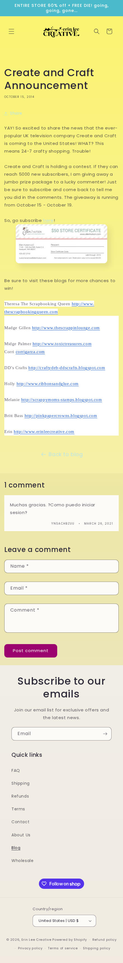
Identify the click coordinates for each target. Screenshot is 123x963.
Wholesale (22, 860)
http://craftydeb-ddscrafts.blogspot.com (66, 367)
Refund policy (104, 939)
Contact (20, 822)
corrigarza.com (30, 351)
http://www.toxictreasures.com (62, 343)
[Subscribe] (105, 734)
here (48, 220)
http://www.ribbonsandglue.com (48, 383)
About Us (21, 835)
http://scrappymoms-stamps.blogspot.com (61, 399)
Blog (15, 848)
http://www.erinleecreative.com (44, 431)
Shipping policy (96, 948)
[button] (11, 31)
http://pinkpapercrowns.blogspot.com (61, 415)
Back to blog (66, 454)
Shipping (20, 783)
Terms (18, 809)
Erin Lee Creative (36, 939)
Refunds (20, 796)
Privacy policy (30, 948)
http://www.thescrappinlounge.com (66, 327)
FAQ (15, 770)
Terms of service (63, 948)
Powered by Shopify (69, 939)
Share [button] (16, 113)
